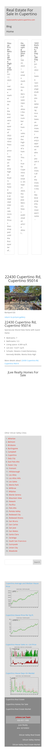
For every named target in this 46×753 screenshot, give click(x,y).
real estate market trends (9, 95)
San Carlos (13, 524)
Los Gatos (13, 481)
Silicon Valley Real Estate (29, 735)
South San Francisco (17, 541)
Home (10, 31)
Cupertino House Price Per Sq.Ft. (20, 615)
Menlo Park (14, 485)
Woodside (13, 551)
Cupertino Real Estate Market (18, 709)
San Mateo (13, 531)
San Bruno (13, 521)
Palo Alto (12, 508)
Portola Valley (14, 511)
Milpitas (12, 491)
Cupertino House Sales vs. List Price (21, 644)
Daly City (11, 458)
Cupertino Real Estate (15, 699)
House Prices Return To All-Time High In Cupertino (9, 57)
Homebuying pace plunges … (23, 50)
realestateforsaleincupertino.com (20, 20)
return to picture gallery (15, 317)
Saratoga (12, 537)
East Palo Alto (13, 461)
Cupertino (12, 455)
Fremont (12, 468)
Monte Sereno (15, 495)
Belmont (11, 442)
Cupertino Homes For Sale (17, 704)
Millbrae (12, 488)
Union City (13, 547)
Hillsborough (14, 471)
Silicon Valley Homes (31, 740)
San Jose (12, 528)
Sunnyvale (13, 544)
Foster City (12, 465)
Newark (12, 501)
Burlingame (13, 448)
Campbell (12, 452)
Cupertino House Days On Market (20, 673)
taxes (36, 76)
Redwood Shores (16, 518)
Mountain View (15, 498)
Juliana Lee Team (23, 717)
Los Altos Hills (15, 478)
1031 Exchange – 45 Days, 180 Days (36, 52)
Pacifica (12, 504)
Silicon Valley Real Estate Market (26, 744)
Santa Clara (14, 534)
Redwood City (15, 514)
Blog (9, 26)
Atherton (11, 438)
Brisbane (12, 445)
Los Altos (12, 475)
